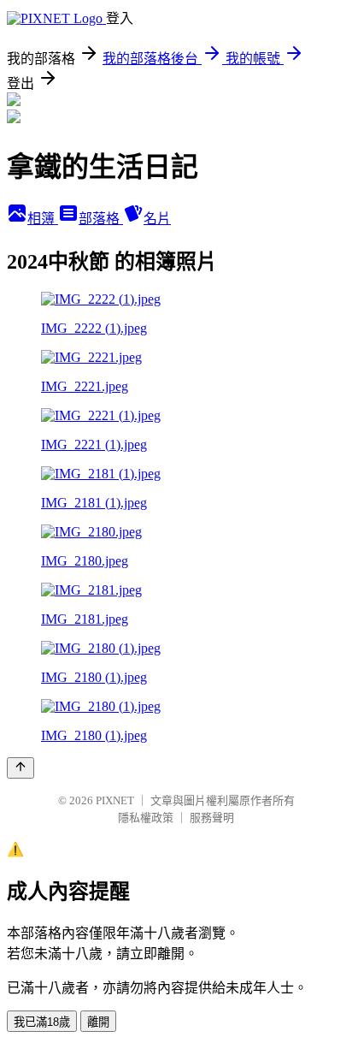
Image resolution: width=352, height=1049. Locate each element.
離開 (98, 1022)
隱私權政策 (145, 817)
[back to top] (20, 768)
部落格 (101, 218)
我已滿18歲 (42, 1022)
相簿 (42, 218)
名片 (157, 218)
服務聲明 (212, 817)
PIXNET (115, 800)
